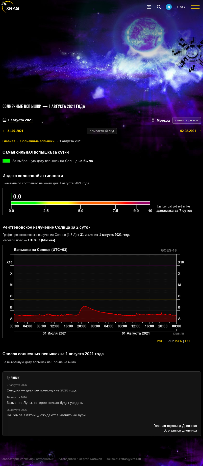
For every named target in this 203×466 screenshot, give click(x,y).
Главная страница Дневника (175, 426)
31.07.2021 (15, 131)
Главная (8, 141)
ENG (181, 7)
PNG (160, 341)
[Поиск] (159, 7)
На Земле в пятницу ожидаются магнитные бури (46, 415)
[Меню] (195, 7)
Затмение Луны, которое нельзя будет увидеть (45, 403)
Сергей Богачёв (90, 459)
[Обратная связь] (149, 7)
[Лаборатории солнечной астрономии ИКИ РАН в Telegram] (169, 7)
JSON (178, 341)
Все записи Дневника (180, 430)
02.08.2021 (188, 131)
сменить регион (186, 120)
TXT (187, 341)
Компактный (102, 131)
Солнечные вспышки (37, 141)
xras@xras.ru (131, 459)
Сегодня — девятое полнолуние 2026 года (41, 390)
